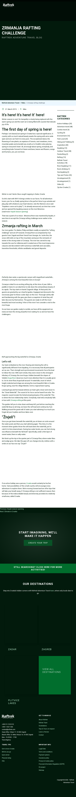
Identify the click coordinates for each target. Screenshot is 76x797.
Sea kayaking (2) (63, 172)
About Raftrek (43, 720)
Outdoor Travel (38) (64, 151)
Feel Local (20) (62, 139)
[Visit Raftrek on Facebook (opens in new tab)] (3, 780)
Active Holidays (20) (64, 124)
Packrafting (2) (62, 154)
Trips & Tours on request (46, 729)
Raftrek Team (43, 723)
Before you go (6, 752)
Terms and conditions (45, 752)
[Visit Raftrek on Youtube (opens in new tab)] (5, 780)
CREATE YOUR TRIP (38, 543)
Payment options (44, 755)
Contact (41, 735)
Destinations (43, 726)
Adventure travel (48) (65, 127)
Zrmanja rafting (16, 400)
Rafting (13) (61, 157)
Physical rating (6, 758)
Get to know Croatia (8, 749)
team (52, 591)
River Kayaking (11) (64, 166)
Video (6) (60, 184)
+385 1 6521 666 (7, 727)
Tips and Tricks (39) (64, 175)
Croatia (29, 483)
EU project (42, 767)
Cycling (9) (61, 133)
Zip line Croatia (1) (63, 187)
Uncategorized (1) (63, 181)
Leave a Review (44, 732)
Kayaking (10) (62, 148)
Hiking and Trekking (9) (65, 142)
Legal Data (42, 749)
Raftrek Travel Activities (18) (62, 161)
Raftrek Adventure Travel (10, 103)
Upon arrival (5, 755)
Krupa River (12, 378)
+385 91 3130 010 (8, 724)
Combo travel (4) (63, 130)
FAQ (3, 761)
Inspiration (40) (62, 145)
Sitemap (41, 770)
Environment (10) (63, 136)
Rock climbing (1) (63, 169)
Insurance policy (44, 758)
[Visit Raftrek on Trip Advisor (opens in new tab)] (11, 780)
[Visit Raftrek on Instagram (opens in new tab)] (8, 780)
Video (23, 103)
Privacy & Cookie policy (46, 761)
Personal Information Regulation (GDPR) (51, 764)
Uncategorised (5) (63, 178)
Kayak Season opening (19, 212)
